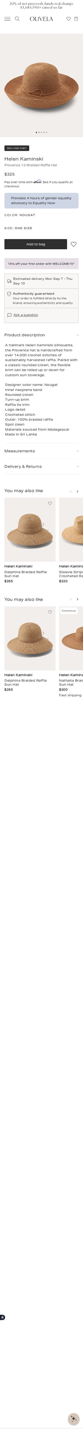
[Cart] (78, 19)
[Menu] (5, 19)
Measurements (19, 451)
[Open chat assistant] (73, 1419)
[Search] (16, 19)
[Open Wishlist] (68, 19)
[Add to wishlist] (73, 244)
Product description (24, 335)
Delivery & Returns (23, 466)
